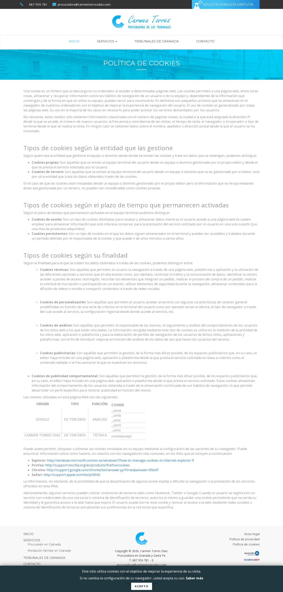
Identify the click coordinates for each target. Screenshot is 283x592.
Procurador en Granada (44, 544)
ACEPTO (142, 586)
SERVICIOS (106, 41)
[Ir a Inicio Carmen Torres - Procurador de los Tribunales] (141, 21)
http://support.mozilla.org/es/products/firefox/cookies (87, 465)
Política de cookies (246, 544)
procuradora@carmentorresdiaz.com (83, 4)
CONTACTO (205, 41)
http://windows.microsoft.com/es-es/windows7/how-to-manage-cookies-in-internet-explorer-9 (120, 460)
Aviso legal (252, 534)
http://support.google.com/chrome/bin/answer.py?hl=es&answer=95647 (102, 470)
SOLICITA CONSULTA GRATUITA (228, 4)
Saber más (194, 578)
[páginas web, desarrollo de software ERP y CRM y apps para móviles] (222, 554)
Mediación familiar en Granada (49, 550)
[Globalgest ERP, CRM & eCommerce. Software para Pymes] (222, 560)
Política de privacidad (244, 539)
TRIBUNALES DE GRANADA (156, 41)
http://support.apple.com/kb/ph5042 (72, 474)
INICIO (74, 41)
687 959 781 (38, 4)
